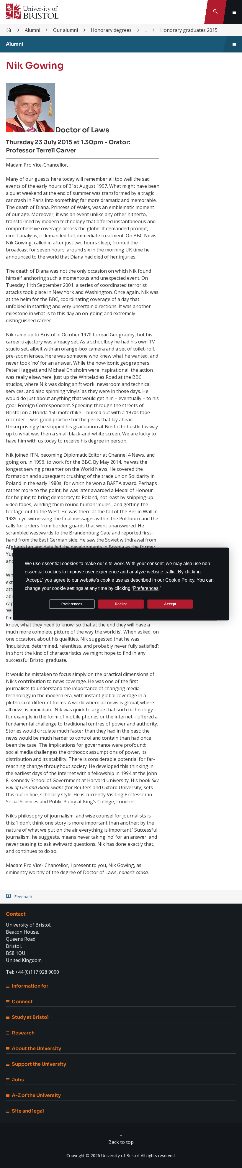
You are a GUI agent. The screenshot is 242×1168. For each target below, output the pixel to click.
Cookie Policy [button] (179, 580)
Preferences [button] (145, 588)
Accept (170, 604)
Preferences (71, 604)
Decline (121, 604)
